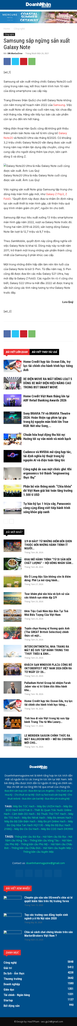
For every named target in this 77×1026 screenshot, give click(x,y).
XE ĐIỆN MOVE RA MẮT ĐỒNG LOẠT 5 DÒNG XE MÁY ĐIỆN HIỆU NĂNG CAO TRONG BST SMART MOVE (47, 383)
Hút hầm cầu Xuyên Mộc (57, 848)
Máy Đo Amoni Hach (59, 817)
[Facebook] (7, 61)
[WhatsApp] (31, 61)
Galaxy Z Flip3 (55, 194)
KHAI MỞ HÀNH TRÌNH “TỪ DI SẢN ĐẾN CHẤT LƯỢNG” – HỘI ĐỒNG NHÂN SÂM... (48, 561)
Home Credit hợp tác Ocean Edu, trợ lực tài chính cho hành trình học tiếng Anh (48, 366)
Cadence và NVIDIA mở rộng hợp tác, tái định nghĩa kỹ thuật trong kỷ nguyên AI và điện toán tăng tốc (47, 456)
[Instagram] (28, 873)
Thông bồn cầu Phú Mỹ (34, 844)
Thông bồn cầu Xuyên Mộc (38, 851)
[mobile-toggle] (6, 5)
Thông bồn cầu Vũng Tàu (44, 840)
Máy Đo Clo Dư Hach (26, 829)
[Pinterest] (23, 61)
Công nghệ (19, 28)
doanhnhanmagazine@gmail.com (45, 863)
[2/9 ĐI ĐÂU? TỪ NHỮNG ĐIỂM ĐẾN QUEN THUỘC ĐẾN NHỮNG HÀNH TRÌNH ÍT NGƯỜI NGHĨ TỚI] (12, 546)
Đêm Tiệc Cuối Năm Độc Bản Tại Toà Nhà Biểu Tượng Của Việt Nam (46, 612)
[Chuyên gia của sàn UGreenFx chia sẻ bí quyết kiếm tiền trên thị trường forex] (12, 902)
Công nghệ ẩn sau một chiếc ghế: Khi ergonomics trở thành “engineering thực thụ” (47, 473)
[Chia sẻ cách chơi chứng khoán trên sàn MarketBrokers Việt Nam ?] (12, 936)
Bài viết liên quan (16, 352)
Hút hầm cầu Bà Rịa (54, 836)
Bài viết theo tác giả (44, 352)
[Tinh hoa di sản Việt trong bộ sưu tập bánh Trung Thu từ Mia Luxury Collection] (12, 723)
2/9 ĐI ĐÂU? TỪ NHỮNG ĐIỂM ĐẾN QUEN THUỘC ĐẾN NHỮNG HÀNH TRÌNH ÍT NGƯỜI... (48, 545)
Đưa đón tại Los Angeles (41, 790)
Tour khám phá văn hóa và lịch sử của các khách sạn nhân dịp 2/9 (46, 595)
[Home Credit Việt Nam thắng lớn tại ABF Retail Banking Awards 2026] (12, 400)
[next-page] (11, 521)
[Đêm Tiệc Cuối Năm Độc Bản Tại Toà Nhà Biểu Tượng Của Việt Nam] (12, 615)
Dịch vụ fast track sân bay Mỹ (51, 794)
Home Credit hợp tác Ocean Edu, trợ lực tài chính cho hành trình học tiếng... (48, 702)
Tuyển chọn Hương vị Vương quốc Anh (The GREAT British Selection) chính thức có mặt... (46, 632)
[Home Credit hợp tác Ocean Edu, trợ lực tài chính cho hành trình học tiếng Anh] (12, 366)
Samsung (59, 105)
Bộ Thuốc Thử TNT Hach (51, 813)
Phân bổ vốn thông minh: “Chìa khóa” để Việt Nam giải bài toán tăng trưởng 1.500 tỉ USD (47, 491)
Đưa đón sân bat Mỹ (32, 798)
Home (7, 28)
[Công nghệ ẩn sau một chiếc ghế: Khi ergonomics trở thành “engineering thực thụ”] (12, 473)
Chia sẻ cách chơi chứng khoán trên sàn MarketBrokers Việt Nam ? (48, 933)
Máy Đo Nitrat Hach (33, 817)
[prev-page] (6, 521)
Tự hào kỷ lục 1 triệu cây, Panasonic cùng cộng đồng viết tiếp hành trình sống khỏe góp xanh (47, 508)
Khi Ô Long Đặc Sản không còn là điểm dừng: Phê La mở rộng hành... (47, 578)
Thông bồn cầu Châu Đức (26, 848)
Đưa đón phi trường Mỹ (57, 798)
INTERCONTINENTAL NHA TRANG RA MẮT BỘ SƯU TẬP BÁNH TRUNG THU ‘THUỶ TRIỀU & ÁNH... (46, 650)
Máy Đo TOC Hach (24, 806)
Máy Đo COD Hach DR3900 (57, 829)
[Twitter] (15, 61)
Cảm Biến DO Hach (23, 813)
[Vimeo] (48, 873)
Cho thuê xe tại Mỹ (24, 794)
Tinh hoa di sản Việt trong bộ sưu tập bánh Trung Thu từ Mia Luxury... (46, 720)
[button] (72, 5)
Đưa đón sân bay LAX (16, 790)
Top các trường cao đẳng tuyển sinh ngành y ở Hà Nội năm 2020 (46, 916)
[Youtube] (57, 873)
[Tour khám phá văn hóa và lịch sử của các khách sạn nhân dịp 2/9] (12, 598)
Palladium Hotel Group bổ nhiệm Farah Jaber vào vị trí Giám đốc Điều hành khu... (47, 686)
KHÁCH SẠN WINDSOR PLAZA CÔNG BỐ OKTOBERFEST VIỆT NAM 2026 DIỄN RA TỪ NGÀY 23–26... (48, 668)
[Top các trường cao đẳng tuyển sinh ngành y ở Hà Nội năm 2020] (12, 919)
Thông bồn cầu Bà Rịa (27, 836)
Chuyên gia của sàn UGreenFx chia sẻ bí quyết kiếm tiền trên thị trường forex (48, 899)
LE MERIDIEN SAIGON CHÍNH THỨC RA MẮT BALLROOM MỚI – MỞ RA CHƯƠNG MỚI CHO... (48, 739)
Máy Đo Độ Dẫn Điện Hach (19, 821)
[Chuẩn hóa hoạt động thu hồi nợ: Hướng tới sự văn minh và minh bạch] (12, 439)
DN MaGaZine (15, 53)
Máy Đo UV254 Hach (49, 806)
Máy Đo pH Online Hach (52, 821)
